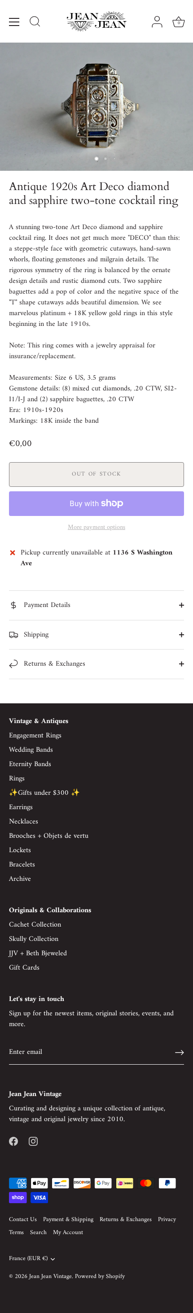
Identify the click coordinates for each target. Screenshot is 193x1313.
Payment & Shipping (68, 1219)
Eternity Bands (30, 764)
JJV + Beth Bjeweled (38, 953)
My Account (68, 1232)
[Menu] (14, 22)
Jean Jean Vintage (50, 1276)
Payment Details (46, 605)
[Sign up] (179, 1052)
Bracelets (22, 864)
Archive (20, 879)
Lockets (20, 850)
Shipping (35, 634)
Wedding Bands (31, 750)
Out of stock (96, 474)
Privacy (167, 1219)
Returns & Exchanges (53, 664)
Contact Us (23, 1219)
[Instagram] (33, 1141)
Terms (16, 1232)
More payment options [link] (96, 527)
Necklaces (23, 821)
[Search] (35, 23)
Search (38, 1232)
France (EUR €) (28, 1259)
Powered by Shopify (100, 1276)
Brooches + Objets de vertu (48, 836)
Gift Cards (24, 968)
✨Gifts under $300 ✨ (44, 793)
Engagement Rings (35, 735)
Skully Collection (33, 939)
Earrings (21, 807)
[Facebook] (13, 1141)
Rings (17, 778)
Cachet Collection (35, 925)
